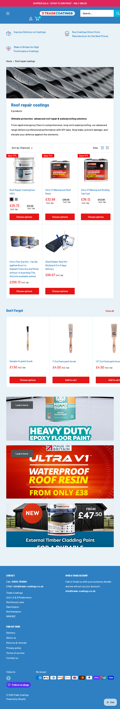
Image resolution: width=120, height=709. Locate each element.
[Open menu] (7, 13)
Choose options (24, 216)
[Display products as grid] (102, 147)
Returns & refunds (16, 642)
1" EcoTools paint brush (64, 361)
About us (11, 637)
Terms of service (15, 652)
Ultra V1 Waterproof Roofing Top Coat (95, 191)
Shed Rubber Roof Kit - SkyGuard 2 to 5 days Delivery (56, 265)
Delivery (10, 632)
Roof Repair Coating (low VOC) (22, 191)
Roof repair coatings (25, 61)
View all (109, 310)
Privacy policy (13, 647)
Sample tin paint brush (21, 361)
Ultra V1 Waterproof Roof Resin (58, 191)
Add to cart (71, 380)
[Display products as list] (107, 147)
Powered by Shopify (16, 699)
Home (9, 61)
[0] (37, 19)
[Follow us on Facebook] (8, 678)
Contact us (12, 657)
